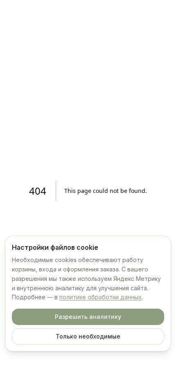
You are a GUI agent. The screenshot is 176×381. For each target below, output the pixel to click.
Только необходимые (88, 336)
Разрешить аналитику (88, 316)
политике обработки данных (100, 297)
